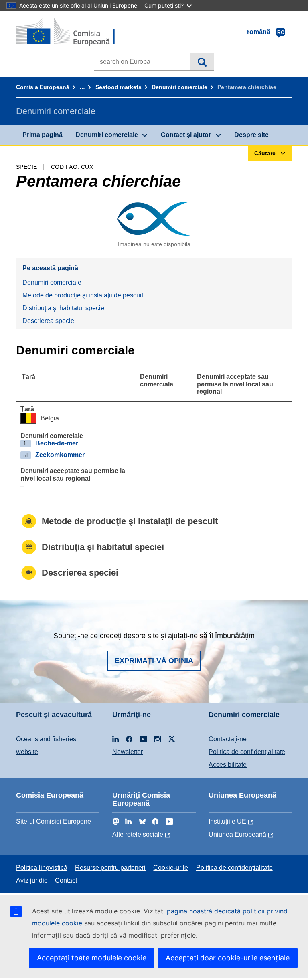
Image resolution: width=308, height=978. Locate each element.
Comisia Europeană (42, 87)
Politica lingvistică (41, 867)
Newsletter (127, 751)
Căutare (201, 61)
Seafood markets (118, 87)
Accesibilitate (228, 764)
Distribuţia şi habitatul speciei (64, 308)
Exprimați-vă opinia (154, 661)
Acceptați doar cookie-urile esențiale (228, 958)
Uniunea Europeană (237, 834)
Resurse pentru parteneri (110, 867)
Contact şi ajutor (186, 134)
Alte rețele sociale (137, 834)
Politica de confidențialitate (247, 751)
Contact (66, 880)
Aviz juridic (31, 880)
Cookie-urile (170, 867)
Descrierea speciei (49, 320)
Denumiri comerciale (179, 87)
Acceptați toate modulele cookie (91, 958)
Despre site (251, 134)
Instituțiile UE (227, 821)
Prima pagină (42, 134)
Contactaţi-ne (228, 739)
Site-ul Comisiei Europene (53, 821)
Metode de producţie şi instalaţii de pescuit (82, 295)
